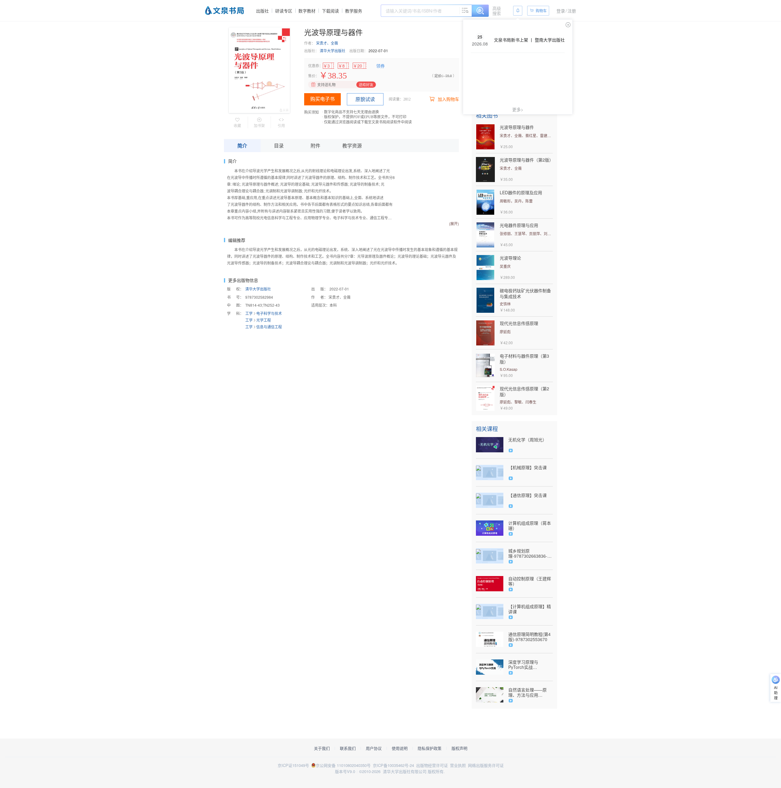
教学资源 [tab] (352, 145)
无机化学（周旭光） (527, 439)
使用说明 (400, 748)
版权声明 (459, 748)
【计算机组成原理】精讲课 (529, 609)
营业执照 (458, 765)
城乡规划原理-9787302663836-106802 (527, 553)
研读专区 (283, 11)
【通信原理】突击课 (527, 495)
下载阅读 (330, 11)
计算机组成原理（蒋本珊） (529, 525)
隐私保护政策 (429, 748)
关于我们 (322, 748)
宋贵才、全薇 (327, 43)
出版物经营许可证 (432, 765)
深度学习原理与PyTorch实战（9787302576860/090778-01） (530, 664)
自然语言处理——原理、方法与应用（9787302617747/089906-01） (530, 692)
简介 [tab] (242, 145)
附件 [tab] (315, 145)
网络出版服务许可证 (486, 765)
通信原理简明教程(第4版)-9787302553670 (529, 637)
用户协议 (374, 748)
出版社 (262, 11)
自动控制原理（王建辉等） (529, 581)
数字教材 (306, 11)
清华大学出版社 (332, 50)
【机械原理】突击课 (527, 467)
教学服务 (353, 11)
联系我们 (348, 748)
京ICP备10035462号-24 (393, 765)
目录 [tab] (279, 145)
